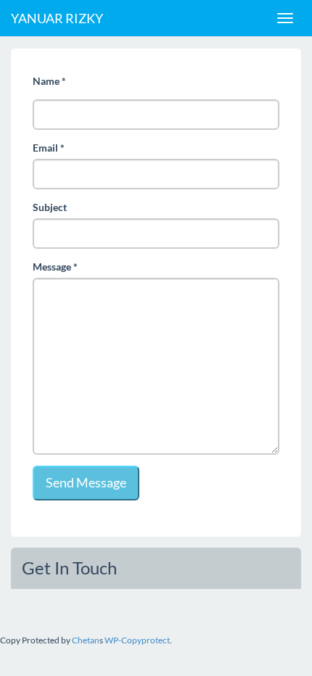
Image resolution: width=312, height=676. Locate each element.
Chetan (85, 640)
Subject (50, 207)
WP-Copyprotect (137, 640)
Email (49, 147)
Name (49, 81)
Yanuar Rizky (57, 18)
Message (55, 266)
